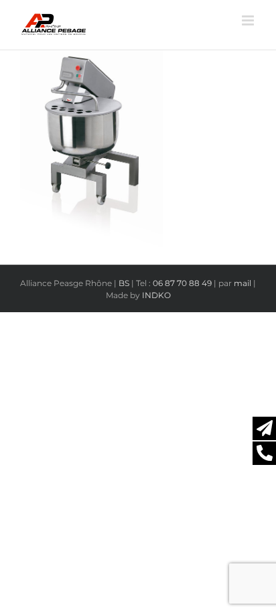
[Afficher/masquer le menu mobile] (249, 20)
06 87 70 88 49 (182, 283)
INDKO (156, 295)
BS (124, 283)
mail (242, 283)
